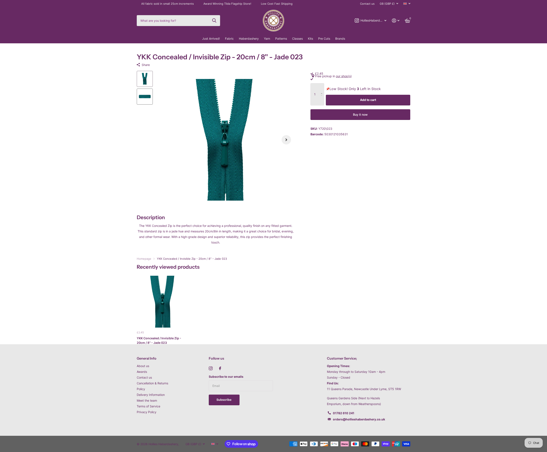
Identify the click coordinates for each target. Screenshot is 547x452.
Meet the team (147, 400)
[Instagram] (211, 368)
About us (143, 366)
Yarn (267, 38)
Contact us (367, 3)
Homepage (144, 258)
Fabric (229, 38)
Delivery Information (151, 395)
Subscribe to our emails (226, 376)
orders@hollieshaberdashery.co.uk (359, 419)
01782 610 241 (343, 413)
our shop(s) (344, 76)
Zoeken (214, 20)
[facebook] (220, 368)
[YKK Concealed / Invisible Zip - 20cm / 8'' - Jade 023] (163, 302)
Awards (142, 371)
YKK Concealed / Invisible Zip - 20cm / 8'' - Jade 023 (159, 340)
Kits (310, 38)
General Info (146, 358)
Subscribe (224, 399)
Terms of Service (148, 406)
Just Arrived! (211, 38)
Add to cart (368, 100)
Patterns (281, 38)
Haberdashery (249, 38)
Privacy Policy (146, 412)
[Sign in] (396, 20)
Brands (340, 38)
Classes (297, 38)
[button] (286, 140)
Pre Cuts (324, 38)
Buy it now (360, 114)
